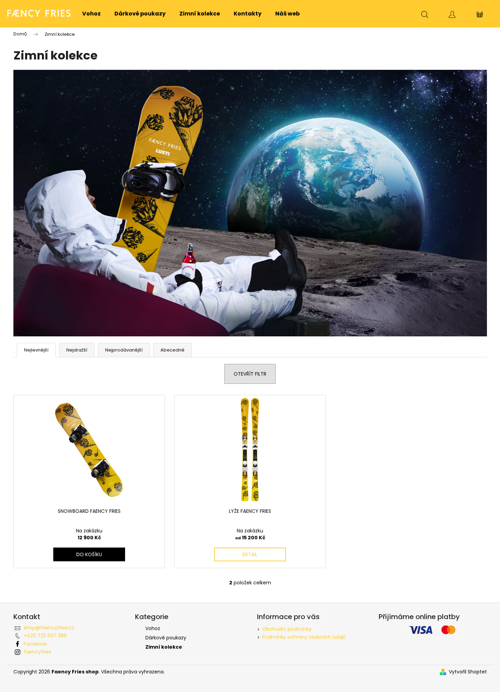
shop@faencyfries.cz (49, 627)
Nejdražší (76, 350)
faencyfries (37, 651)
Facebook (35, 643)
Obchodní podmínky (287, 629)
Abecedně (172, 350)
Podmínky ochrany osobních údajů (304, 637)
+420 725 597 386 (45, 635)
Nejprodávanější (124, 350)
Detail (249, 554)
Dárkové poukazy (165, 637)
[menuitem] (91, 14)
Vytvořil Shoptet (468, 672)
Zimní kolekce (163, 647)
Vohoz (152, 628)
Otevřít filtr (250, 373)
